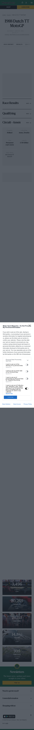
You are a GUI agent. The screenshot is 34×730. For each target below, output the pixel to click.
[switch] (26, 365)
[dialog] (17, 365)
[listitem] (17, 360)
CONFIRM (10, 397)
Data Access (17, 404)
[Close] (30, 326)
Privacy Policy (28, 404)
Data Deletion (6, 404)
